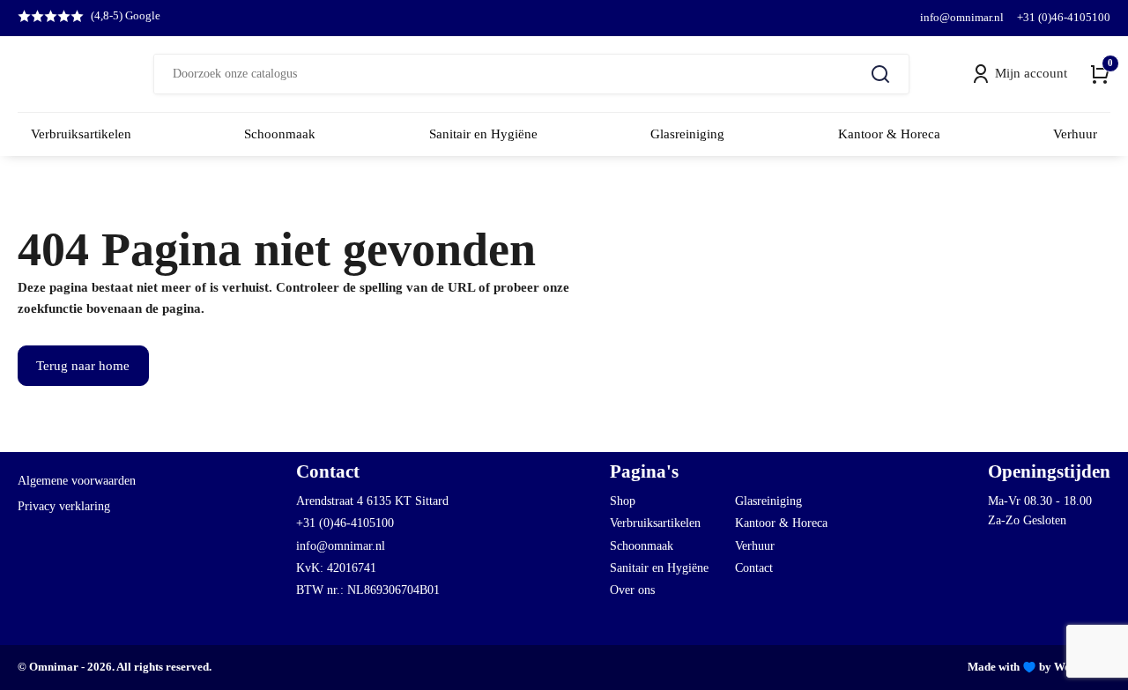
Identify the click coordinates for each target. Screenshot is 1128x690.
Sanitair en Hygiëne (659, 568)
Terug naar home (83, 366)
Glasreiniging (768, 501)
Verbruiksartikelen (655, 523)
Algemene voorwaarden (77, 480)
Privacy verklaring (64, 506)
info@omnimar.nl (962, 17)
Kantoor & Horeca (781, 523)
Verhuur (755, 546)
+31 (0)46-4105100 (1063, 17)
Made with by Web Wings (1039, 666)
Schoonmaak (641, 546)
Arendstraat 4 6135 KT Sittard (372, 501)
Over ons (632, 590)
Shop (622, 501)
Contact (754, 568)
